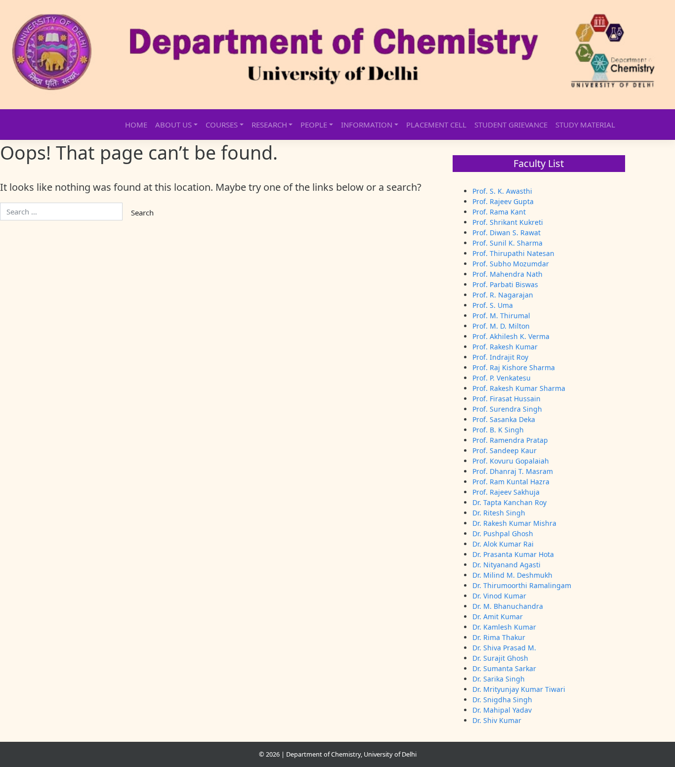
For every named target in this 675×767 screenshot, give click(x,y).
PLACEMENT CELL (436, 124)
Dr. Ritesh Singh (498, 512)
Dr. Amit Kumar (497, 616)
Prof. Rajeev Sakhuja (506, 492)
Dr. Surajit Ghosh (500, 658)
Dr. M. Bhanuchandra (507, 606)
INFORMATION (366, 124)
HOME (136, 124)
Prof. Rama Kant (499, 211)
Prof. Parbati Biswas (505, 284)
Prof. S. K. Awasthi (502, 191)
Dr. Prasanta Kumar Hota (513, 554)
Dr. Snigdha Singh (502, 699)
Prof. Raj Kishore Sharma (513, 367)
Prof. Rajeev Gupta (503, 201)
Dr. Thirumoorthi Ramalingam (521, 585)
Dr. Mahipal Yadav (502, 710)
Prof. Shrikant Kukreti (507, 222)
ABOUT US (173, 124)
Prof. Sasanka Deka (503, 419)
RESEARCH (269, 124)
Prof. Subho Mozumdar (510, 263)
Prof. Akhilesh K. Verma (510, 336)
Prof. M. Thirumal (501, 315)
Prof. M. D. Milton (501, 326)
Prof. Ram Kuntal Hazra (510, 481)
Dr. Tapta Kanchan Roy (509, 502)
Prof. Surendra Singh (507, 409)
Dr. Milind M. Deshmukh (512, 575)
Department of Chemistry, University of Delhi (351, 754)
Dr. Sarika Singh (498, 678)
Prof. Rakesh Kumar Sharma (518, 388)
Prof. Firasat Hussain (506, 398)
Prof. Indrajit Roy (500, 357)
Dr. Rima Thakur (498, 637)
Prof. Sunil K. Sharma (507, 243)
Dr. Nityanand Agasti (506, 564)
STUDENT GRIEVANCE (511, 124)
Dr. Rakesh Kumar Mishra (514, 523)
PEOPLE (313, 124)
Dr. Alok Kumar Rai (503, 544)
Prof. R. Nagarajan (502, 294)
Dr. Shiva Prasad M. (504, 647)
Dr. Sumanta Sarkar (504, 668)
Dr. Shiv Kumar (496, 720)
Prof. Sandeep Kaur (504, 450)
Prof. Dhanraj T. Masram (512, 471)
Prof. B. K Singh (498, 429)
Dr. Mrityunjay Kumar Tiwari (518, 689)
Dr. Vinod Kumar (499, 595)
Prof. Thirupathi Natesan (513, 253)
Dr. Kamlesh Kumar (504, 627)
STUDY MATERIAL (585, 124)
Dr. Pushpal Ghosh (502, 533)
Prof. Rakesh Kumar (505, 346)
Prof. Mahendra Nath (507, 274)
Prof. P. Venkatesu (501, 378)
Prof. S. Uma (492, 305)
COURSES (222, 124)
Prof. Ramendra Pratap (510, 440)
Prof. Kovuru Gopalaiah (510, 461)
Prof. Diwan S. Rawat (506, 232)
